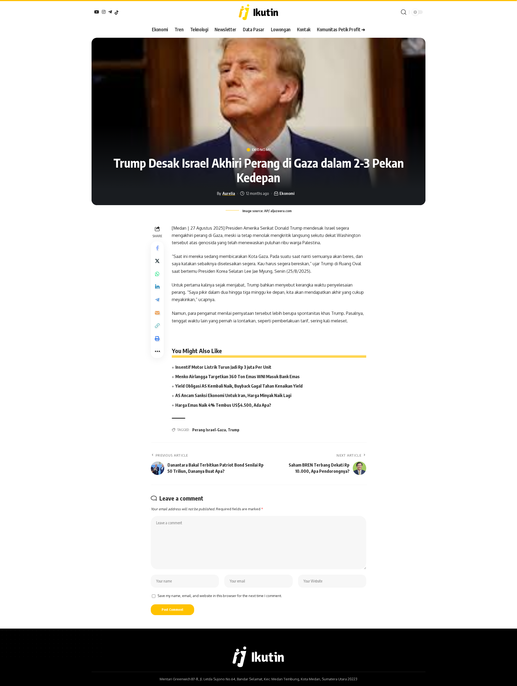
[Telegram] (110, 12)
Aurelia (228, 193)
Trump (233, 430)
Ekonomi (261, 149)
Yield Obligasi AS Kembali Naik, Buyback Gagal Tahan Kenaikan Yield (239, 386)
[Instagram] (103, 12)
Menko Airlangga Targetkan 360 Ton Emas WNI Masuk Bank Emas (237, 376)
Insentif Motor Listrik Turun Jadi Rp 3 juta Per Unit (223, 367)
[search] (403, 12)
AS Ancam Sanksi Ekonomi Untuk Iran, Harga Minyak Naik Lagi (233, 395)
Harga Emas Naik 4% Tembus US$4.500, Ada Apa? (223, 405)
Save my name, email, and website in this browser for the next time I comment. (220, 596)
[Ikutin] (258, 12)
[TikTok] (116, 12)
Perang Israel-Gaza (209, 430)
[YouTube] (96, 12)
